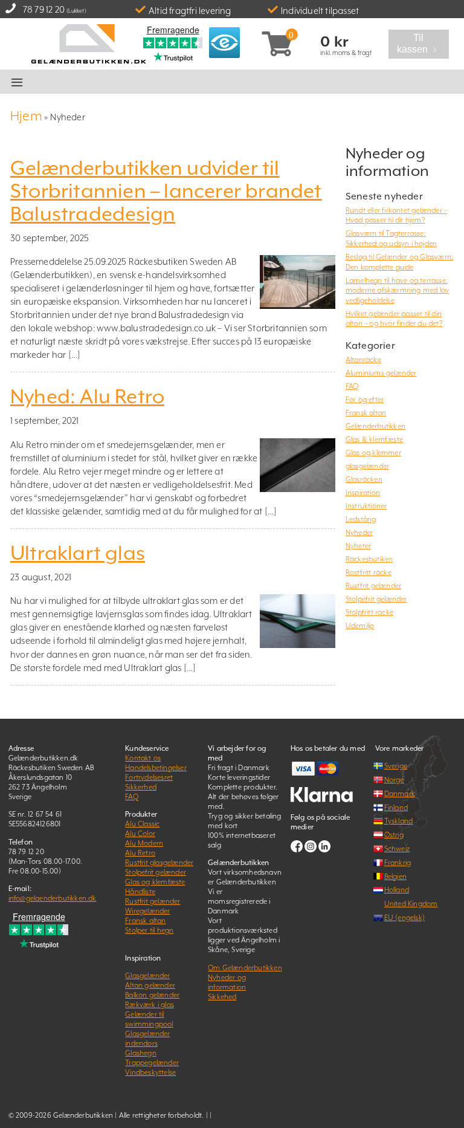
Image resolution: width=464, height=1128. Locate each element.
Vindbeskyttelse (150, 1072)
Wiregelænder (147, 911)
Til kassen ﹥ (422, 44)
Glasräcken (364, 479)
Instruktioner (366, 506)
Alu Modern (144, 843)
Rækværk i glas (149, 1004)
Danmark (399, 793)
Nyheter (358, 546)
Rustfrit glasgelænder (159, 862)
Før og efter (365, 399)
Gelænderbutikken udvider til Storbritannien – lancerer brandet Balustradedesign (166, 191)
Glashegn (140, 1053)
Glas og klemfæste (155, 882)
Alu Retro (140, 853)
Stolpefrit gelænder (376, 599)
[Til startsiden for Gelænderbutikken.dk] (87, 42)
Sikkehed (222, 997)
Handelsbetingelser (156, 767)
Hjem (26, 115)
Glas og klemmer (373, 453)
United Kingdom (411, 903)
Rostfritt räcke (369, 572)
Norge (394, 780)
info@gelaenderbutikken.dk (52, 898)
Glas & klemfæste (374, 439)
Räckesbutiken (369, 559)
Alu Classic (142, 824)
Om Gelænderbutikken (245, 968)
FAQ (352, 386)
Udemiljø (360, 625)
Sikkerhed (140, 787)
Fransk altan (366, 413)
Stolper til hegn (149, 930)
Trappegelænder (152, 1062)
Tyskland (398, 821)
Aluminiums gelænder (381, 373)
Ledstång (361, 519)
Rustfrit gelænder (373, 586)
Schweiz (397, 848)
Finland (396, 807)
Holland (396, 890)
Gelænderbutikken (375, 426)
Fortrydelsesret (149, 777)
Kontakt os (143, 758)
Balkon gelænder (152, 995)
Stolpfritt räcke (369, 612)
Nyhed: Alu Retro (87, 396)
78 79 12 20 (44, 9)
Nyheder (359, 532)
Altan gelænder (150, 985)
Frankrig (397, 862)
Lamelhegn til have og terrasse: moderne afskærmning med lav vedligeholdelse (397, 290)
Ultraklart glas (77, 553)
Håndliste (140, 891)
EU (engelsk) (404, 917)
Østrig (394, 835)
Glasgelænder (147, 975)
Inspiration (363, 492)
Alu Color (140, 833)
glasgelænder (367, 466)
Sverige (395, 766)
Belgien (395, 876)
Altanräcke (363, 359)
